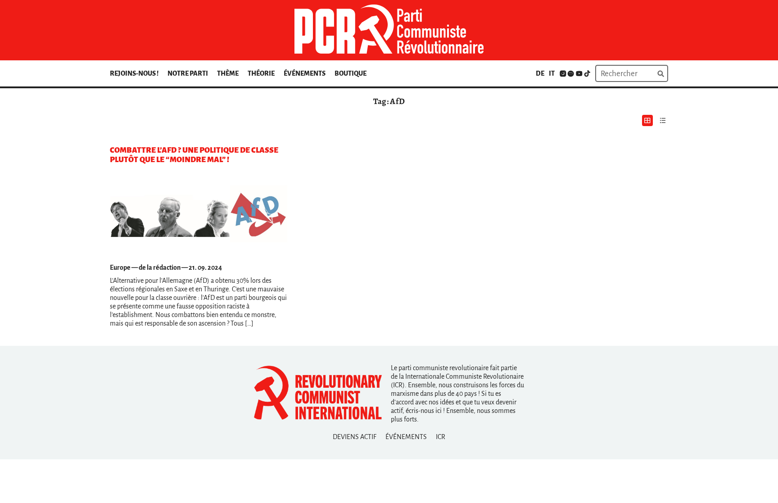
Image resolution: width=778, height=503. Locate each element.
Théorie (261, 73)
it (552, 73)
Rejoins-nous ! (134, 73)
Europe (120, 267)
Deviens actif (354, 436)
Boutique (350, 73)
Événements (305, 73)
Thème (228, 73)
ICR (440, 436)
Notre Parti (187, 73)
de (540, 73)
